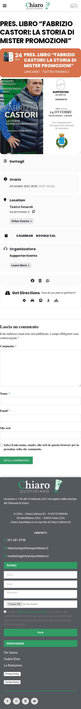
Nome (5, 393)
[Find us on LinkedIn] (25, 701)
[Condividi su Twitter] (40, 280)
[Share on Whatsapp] (47, 280)
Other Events (20, 221)
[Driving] (32, 300)
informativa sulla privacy (32, 611)
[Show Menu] (4, 5)
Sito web (5, 428)
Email (5, 411)
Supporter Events (23, 256)
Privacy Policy (12, 673)
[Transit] (40, 300)
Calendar (24, 236)
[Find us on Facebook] (7, 701)
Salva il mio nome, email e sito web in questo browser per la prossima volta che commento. (41, 447)
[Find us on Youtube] (34, 701)
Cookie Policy (12, 682)
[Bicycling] (56, 300)
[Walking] (48, 300)
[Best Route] (24, 300)
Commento (8, 346)
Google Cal (46, 236)
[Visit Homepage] (38, 5)
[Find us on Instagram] (16, 701)
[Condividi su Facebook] (32, 280)
